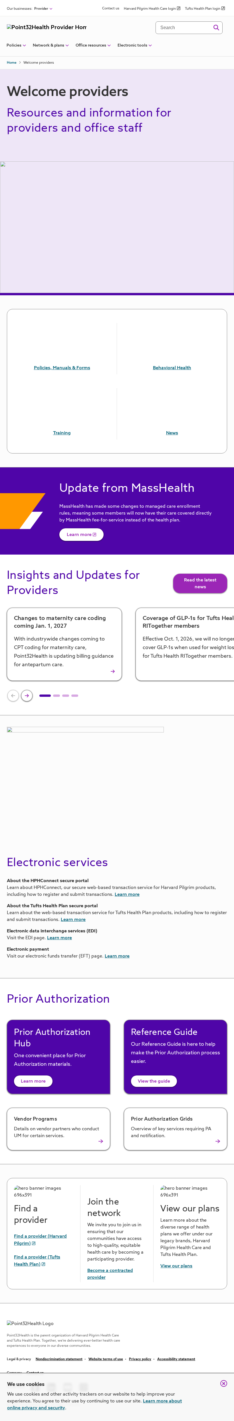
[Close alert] (221, 1386)
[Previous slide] (13, 695)
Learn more (79, 535)
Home (12, 63)
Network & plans (48, 45)
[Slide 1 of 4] (45, 696)
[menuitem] (14, 47)
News (172, 433)
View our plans (176, 1266)
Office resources (91, 45)
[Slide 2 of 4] (56, 696)
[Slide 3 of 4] (65, 696)
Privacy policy (140, 1359)
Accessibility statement (176, 1359)
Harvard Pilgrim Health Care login (150, 9)
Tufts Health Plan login (202, 9)
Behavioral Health (172, 368)
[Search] (216, 28)
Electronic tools (132, 45)
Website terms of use (105, 1359)
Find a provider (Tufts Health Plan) (37, 1261)
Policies (14, 45)
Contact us (110, 8)
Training (62, 433)
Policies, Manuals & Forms (62, 368)
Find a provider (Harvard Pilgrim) (40, 1240)
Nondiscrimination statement (59, 1359)
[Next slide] (27, 695)
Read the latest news (200, 583)
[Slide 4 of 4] (74, 696)
